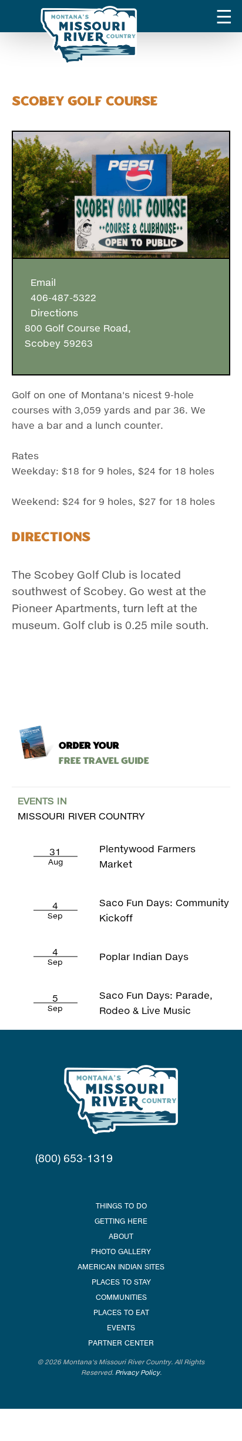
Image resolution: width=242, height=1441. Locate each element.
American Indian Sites (121, 1266)
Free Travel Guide (104, 753)
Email (40, 282)
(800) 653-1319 (74, 1158)
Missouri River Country (81, 808)
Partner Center (121, 1342)
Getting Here (121, 1221)
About (121, 1236)
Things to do (121, 1205)
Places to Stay (121, 1282)
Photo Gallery (121, 1251)
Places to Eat (121, 1312)
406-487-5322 (60, 297)
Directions (51, 312)
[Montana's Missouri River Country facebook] (106, 1182)
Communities (121, 1297)
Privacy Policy (137, 1372)
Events (121, 1327)
